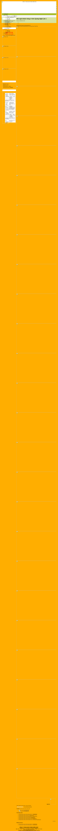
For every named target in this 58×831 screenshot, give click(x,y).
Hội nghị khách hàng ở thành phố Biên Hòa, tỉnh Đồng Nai (28, 819)
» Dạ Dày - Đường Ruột (10, 17)
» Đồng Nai (8, 23)
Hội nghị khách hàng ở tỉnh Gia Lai (24, 815)
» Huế (7, 24)
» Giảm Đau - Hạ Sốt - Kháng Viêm (11, 16)
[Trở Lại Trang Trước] (57, 8)
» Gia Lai (7, 22)
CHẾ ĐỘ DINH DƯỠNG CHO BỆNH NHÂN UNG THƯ (12, 103)
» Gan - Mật (8, 18)
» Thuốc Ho (8, 19)
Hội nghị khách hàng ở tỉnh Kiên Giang (25, 817)
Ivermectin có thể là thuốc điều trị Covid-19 (12, 121)
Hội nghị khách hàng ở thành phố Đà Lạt (25, 818)
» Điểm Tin (8, 30)
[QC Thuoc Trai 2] (9, 68)
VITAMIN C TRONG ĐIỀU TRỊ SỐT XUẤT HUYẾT (12, 112)
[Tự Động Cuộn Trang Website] (57, 12)
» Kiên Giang (8, 26)
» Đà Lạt (7, 25)
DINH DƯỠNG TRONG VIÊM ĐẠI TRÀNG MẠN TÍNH (12, 94)
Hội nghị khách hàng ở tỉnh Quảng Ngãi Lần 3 (26, 814)
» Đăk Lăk (7, 21)
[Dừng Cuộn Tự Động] (57, 10)
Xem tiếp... (54, 821)
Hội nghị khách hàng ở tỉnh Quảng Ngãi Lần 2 (26, 816)
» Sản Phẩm (8, 31)
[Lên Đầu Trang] (57, 7)
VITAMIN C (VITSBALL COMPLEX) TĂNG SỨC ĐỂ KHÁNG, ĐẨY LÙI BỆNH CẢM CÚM (10, 108)
